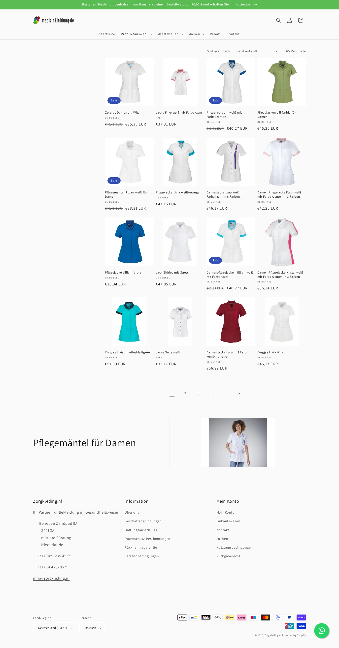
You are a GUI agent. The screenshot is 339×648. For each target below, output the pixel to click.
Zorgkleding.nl (273, 635)
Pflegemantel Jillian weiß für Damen (126, 194)
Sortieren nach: (219, 51)
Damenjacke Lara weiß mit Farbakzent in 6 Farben (225, 194)
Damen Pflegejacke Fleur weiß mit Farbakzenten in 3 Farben (279, 194)
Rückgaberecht (228, 556)
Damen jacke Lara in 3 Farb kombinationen (226, 354)
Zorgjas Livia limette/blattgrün (127, 352)
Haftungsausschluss (141, 530)
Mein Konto (225, 512)
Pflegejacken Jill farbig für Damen (276, 115)
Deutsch (90, 628)
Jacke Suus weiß (168, 352)
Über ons (132, 512)
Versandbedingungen (142, 556)
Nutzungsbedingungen (234, 547)
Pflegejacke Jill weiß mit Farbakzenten (224, 115)
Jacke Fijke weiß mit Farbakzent (179, 113)
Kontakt (222, 530)
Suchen (222, 538)
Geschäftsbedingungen (143, 521)
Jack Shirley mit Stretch (173, 273)
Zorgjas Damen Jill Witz (122, 113)
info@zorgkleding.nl (51, 578)
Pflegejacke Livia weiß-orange (178, 192)
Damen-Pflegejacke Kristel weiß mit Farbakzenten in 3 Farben (280, 275)
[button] (136, 34)
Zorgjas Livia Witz (270, 352)
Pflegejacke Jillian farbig (123, 273)
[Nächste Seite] (239, 393)
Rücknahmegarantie (141, 547)
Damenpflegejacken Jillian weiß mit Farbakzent (229, 275)
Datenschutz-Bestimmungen (147, 538)
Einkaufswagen (228, 521)
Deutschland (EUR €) (52, 628)
